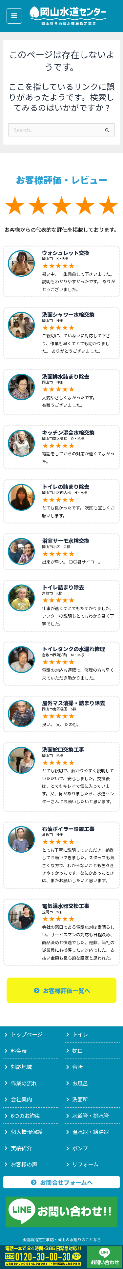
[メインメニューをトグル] (14, 16)
